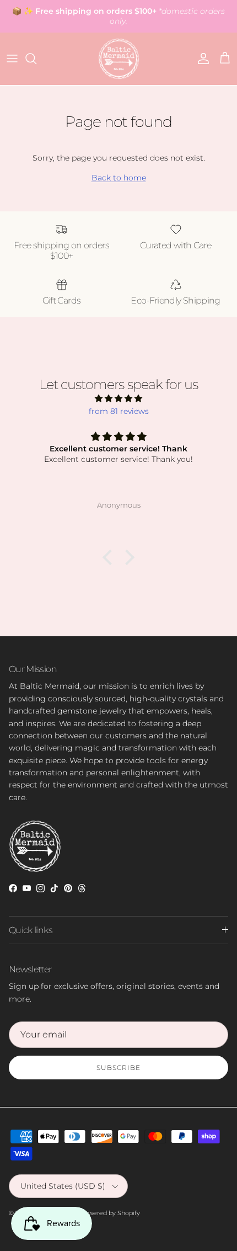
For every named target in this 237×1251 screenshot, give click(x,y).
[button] (110, 557)
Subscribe (118, 1067)
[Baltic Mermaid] (118, 58)
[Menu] (12, 58)
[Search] (36, 58)
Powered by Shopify (110, 1213)
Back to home (118, 178)
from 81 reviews (119, 411)
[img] (118, 398)
